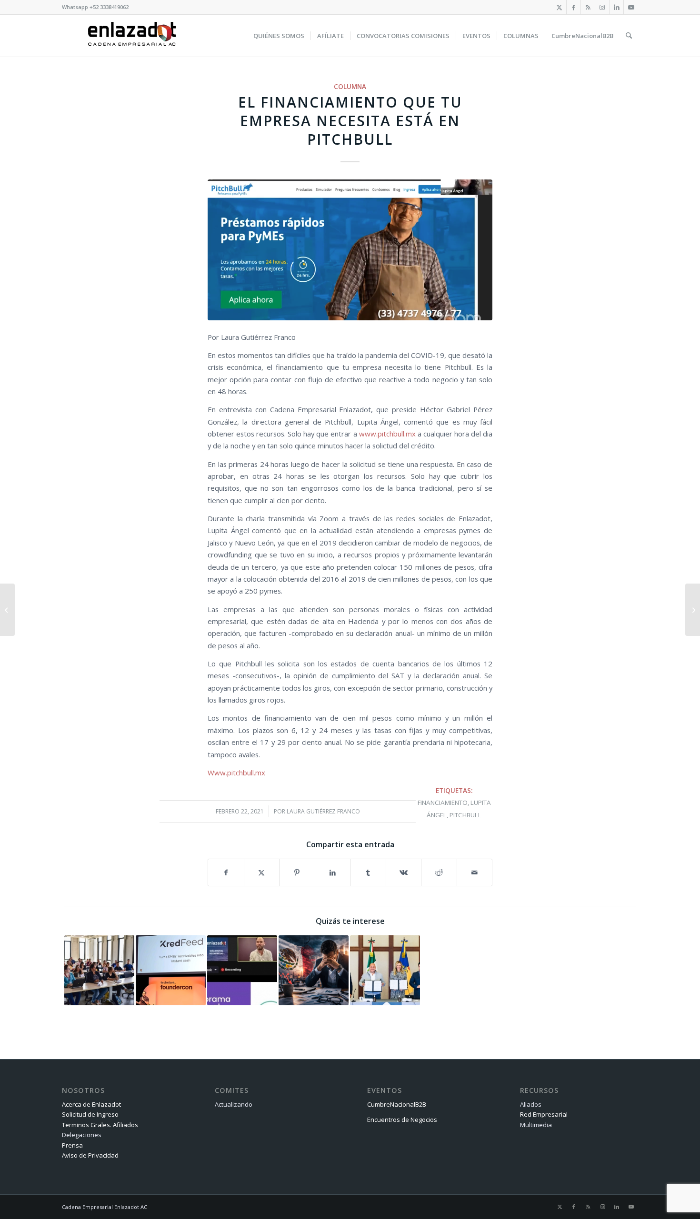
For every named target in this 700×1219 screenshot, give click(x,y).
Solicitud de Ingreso (90, 1114)
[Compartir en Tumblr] (368, 872)
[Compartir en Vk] (403, 872)
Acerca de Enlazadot (91, 1104)
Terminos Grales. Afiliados (100, 1124)
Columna (350, 86)
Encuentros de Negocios (402, 1119)
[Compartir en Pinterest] (297, 872)
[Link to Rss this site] (588, 7)
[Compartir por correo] (474, 872)
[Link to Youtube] (631, 7)
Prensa (72, 1145)
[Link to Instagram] (602, 7)
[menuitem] (278, 36)
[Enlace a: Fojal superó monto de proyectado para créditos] (99, 970)
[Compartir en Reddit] (439, 872)
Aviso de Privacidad (90, 1155)
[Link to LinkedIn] (616, 7)
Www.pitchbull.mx (236, 772)
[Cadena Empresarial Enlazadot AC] (132, 36)
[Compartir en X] (262, 872)
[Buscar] (629, 36)
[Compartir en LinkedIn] (332, 872)
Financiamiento (443, 802)
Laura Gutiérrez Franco (323, 811)
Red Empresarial (544, 1114)
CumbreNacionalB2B (396, 1104)
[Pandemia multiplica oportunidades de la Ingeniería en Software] (7, 610)
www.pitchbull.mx (387, 433)
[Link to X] (559, 7)
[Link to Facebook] (573, 7)
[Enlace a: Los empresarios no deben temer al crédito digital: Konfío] (242, 970)
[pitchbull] (350, 249)
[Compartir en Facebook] (226, 872)
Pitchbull (465, 815)
